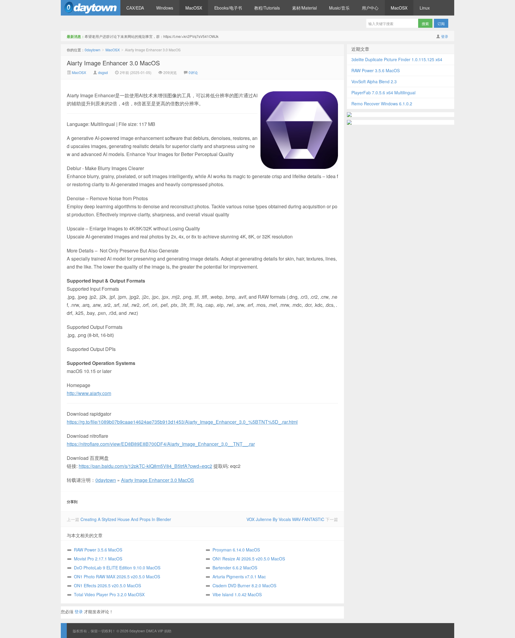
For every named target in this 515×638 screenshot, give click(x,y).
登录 (444, 36)
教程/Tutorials (267, 8)
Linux (425, 8)
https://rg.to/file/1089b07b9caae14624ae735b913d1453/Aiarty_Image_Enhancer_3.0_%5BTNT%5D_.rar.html (182, 421)
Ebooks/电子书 (228, 8)
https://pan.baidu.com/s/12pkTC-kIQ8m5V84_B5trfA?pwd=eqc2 (145, 466)
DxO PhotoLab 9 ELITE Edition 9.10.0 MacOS (117, 568)
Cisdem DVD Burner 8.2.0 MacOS (244, 585)
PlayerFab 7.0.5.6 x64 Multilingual (383, 92)
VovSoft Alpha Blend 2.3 (374, 81)
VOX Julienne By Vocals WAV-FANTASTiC (285, 519)
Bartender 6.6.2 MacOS (234, 568)
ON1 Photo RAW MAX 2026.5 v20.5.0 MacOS (117, 577)
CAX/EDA (135, 8)
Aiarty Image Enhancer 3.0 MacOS (113, 62)
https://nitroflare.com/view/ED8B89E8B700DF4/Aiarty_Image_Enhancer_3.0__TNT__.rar (161, 443)
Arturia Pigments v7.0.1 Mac (239, 577)
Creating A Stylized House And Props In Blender (125, 519)
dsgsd (103, 72)
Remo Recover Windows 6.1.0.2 (381, 104)
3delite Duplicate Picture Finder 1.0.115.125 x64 (396, 59)
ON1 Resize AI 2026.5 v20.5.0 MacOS (248, 559)
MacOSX (193, 8)
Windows (164, 8)
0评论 (193, 72)
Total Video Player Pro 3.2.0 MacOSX (109, 594)
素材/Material (304, 8)
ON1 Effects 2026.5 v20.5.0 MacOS (107, 585)
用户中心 (370, 8)
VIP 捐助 (164, 630)
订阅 (441, 23)
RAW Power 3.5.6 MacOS (98, 550)
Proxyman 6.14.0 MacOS (236, 550)
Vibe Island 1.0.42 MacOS (237, 594)
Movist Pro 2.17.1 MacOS (98, 559)
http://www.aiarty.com (89, 393)
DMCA (151, 630)
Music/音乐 (339, 8)
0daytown (90, 8)
